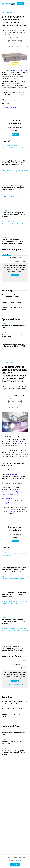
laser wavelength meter (19, 70)
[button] (3, 4)
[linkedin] (12, 46)
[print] (27, 46)
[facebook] (9, 46)
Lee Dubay (12, 511)
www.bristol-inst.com (9, 107)
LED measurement (18, 441)
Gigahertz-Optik (13, 474)
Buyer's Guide (9, 503)
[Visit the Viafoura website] (24, 261)
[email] (20, 46)
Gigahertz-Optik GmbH (18, 395)
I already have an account (15, 278)
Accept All (15, 864)
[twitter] (15, 46)
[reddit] (18, 46)
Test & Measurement (8, 12)
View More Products (8, 498)
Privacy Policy (17, 860)
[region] (15, 258)
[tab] (6, 254)
